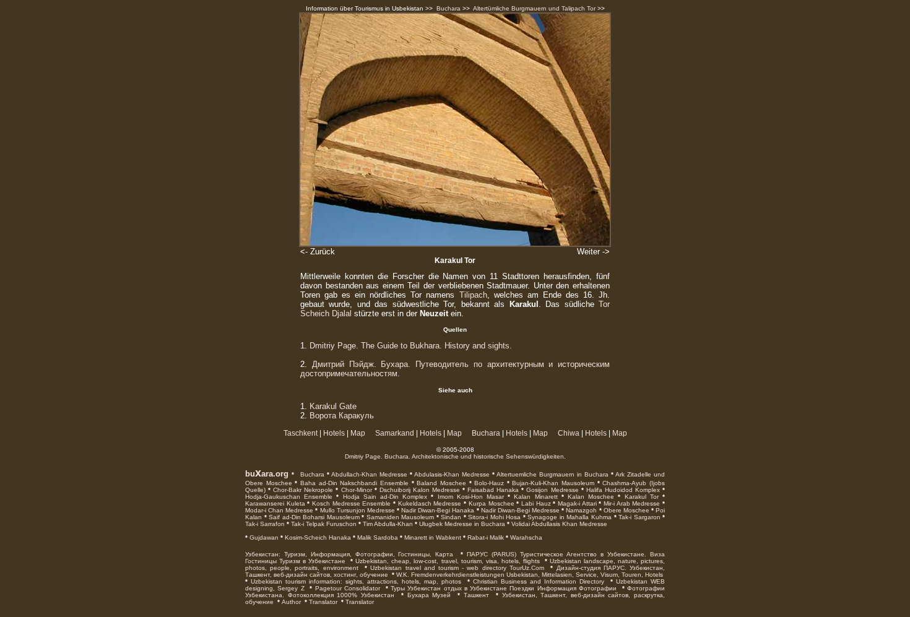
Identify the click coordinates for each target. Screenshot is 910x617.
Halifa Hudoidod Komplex (622, 489)
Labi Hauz (534, 503)
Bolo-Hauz (488, 483)
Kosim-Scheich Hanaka (317, 537)
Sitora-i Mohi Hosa (493, 517)
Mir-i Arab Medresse (630, 503)
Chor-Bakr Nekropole (302, 489)
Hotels (334, 433)
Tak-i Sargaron (639, 517)
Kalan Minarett (533, 496)
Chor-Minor (354, 489)
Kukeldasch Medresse (428, 503)
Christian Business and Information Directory (538, 581)
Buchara (448, 8)
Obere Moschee (625, 510)
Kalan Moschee (589, 496)
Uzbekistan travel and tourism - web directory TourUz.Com (457, 567)
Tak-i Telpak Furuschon (323, 523)
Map (357, 433)
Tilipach (473, 295)
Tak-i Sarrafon (265, 523)
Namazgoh (580, 510)
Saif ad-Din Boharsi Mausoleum (313, 517)
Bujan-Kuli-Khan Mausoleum (551, 483)
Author (291, 601)
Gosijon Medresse (551, 489)
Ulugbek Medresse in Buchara (461, 523)
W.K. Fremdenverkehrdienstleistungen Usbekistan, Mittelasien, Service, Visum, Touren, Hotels (529, 574)
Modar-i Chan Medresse (279, 510)
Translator (323, 601)
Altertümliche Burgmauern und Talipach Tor (534, 8)
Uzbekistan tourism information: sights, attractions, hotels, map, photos (356, 581)
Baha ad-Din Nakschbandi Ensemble (353, 483)
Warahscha (525, 537)
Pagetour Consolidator (347, 588)
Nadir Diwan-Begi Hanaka (436, 510)
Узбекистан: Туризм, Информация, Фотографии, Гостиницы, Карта (349, 554)
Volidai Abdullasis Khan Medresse (558, 523)
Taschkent (301, 433)
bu (250, 473)
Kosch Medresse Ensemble (350, 503)
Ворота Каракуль (342, 415)
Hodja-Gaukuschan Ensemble (288, 496)
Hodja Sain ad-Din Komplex (383, 496)
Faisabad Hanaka (492, 489)
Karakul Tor (639, 496)
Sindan (450, 517)
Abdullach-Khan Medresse (368, 474)
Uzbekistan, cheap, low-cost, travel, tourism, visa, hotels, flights (447, 561)
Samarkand (394, 433)
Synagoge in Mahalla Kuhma (569, 517)
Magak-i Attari (575, 503)
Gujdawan (263, 537)
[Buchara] (298, 473)
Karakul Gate (333, 406)
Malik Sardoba (376, 537)
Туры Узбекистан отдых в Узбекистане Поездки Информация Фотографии (504, 588)
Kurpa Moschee (490, 503)
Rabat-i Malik (485, 537)
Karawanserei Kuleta (275, 503)
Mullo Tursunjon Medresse (356, 510)
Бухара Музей (429, 595)
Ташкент (476, 595)
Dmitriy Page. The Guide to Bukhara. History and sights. (411, 345)
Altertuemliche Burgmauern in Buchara (552, 474)
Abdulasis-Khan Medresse (451, 474)
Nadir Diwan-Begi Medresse (519, 510)
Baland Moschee (440, 483)
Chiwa (568, 433)
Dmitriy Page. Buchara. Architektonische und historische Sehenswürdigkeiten (454, 456)
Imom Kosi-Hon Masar (468, 496)
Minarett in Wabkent (431, 537)
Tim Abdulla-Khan (387, 523)
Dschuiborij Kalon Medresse (418, 489)
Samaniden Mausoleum (399, 517)
